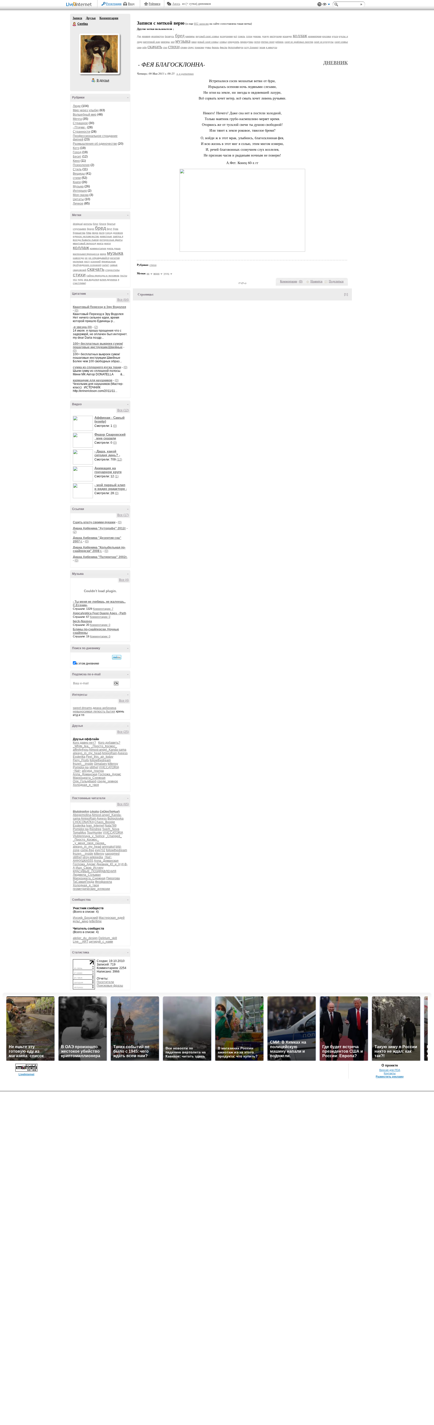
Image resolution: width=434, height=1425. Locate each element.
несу (87, 261)
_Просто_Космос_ (104, 746)
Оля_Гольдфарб (84, 781)
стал (165, 47)
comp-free (87, 850)
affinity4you (80, 749)
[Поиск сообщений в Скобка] (116, 657)
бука (115, 228)
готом (249, 36)
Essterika (79, 756)
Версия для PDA (389, 1070)
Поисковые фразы (110, 985)
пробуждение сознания (87, 265)
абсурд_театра (93, 771)
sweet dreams (82, 708)
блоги (102, 223)
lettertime (95, 921)
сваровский (79, 270)
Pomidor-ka (81, 767)
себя (144, 47)
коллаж (81, 247)
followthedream (100, 760)
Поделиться (336, 281)
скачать (95, 269)
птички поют (267, 41)
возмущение (226, 36)
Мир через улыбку (86, 110)
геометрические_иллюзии (91, 889)
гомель (241, 36)
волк (101, 232)
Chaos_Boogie (104, 822)
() (300, 281)
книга (100, 243)
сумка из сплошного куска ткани (97, 367)
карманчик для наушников (92, 380)
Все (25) (123, 732)
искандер (287, 36)
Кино (76, 161)
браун (90, 228)
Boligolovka (115, 818)
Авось (176, 4)
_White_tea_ (81, 746)
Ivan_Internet (95, 825)
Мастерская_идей (112, 918)
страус (191, 47)
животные (106, 236)
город (108, 232)
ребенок (279, 41)
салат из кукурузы (324, 41)
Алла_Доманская (85, 774)
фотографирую (235, 47)
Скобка (75, 24)
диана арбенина (104, 708)
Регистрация (114, 4)
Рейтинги (154, 4)
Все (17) (123, 515)
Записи (77, 18)
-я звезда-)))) (82, 327)
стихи (77, 178)
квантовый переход (84, 243)
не (86, 258)
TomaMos (79, 832)
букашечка (79, 232)
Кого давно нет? (84, 742)
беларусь (169, 36)
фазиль (215, 47)
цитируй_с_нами (101, 941)
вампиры (190, 36)
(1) (117, 476)
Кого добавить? (109, 742)
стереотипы (112, 270)
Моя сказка (81, 195)
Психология (81, 165)
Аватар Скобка (99, 54)
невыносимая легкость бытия (94, 711)
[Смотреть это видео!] (83, 423)
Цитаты (78, 199)
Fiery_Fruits (81, 760)
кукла (335, 36)
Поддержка (319, 4)
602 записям (201, 23)
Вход (131, 4)
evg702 (100, 850)
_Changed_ (113, 836)
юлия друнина (108, 279)
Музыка (78, 186)
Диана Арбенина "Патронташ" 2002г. (100, 557)
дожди (265, 36)
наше (194, 41)
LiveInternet (79, 4)
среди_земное (107, 781)
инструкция (276, 36)
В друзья (103, 80)
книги (107, 243)
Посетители (105, 982)
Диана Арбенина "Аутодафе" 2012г (99, 528)
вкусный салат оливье (207, 36)
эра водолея (91, 279)
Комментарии (108, 18)
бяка (88, 232)
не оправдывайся (98, 258)
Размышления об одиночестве (95, 143)
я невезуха (271, 47)
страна (183, 47)
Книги (77, 182)
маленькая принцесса (86, 253)
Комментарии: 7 (103, 608)
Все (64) (123, 299)
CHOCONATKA (83, 822)
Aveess (123, 753)
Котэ (76, 148)
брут (109, 228)
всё (235, 36)
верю (95, 232)
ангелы (87, 223)
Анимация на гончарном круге (108, 470)
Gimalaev (100, 764)
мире (103, 253)
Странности (81, 131)
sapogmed (112, 853)
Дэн (139, 36)
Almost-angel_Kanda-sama (107, 749)
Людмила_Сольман (87, 875)
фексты (223, 47)
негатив (115, 258)
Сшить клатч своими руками (94, 522)
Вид (326, 5)
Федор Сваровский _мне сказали (110, 436)
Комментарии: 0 (100, 616)
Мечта (77, 119)
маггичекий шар (151, 41)
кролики (326, 36)
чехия (262, 47)
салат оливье (341, 41)
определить (233, 41)
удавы (208, 47)
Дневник (335, 62)
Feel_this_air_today (99, 756)
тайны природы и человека (102, 275)
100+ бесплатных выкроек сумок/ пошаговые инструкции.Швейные (98, 345)
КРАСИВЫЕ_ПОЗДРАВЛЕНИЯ (94, 871)
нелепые (78, 261)
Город (77, 152)
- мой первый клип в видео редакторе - (110, 487)
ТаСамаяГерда (83, 882)
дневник (118, 232)
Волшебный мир (84, 114)
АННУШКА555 (83, 860)
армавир (146, 36)
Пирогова (113, 878)
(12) (119, 459)
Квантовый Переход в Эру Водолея (99, 307)
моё (173, 41)
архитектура (157, 36)
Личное (78, 203)
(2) (96, 327)
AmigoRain (109, 753)
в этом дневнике (87, 663)
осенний (95, 261)
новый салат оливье (208, 41)
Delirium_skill (107, 938)
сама (139, 47)
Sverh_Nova (110, 829)
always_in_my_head (87, 753)
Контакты (390, 1073)
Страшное (80, 123)
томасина (199, 47)
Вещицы (79, 173)
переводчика (246, 41)
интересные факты (111, 239)
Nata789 (111, 825)
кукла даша (114, 248)
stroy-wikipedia (92, 857)
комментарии (98, 248)
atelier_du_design (85, 938)
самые (114, 265)
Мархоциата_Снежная (89, 778)
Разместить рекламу (390, 1076)
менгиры (165, 41)
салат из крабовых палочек (299, 41)
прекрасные (108, 261)
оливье (223, 41)
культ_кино (80, 921)
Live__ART (80, 941)
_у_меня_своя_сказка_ (89, 843)
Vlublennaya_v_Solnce (89, 836)
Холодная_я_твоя (86, 785)
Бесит (77, 156)
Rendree (95, 829)
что (75, 279)
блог (95, 223)
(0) (76, 310)
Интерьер (80, 190)
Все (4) (124, 580)
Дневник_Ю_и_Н (108, 864)
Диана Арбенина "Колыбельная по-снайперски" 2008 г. (99, 549)
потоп (257, 41)
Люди (77, 106)
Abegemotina (82, 815)
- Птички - (79, 127)
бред (100, 228)
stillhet (93, 767)
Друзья (91, 18)
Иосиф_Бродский (85, 918)
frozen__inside (83, 764)
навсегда (78, 258)
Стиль (77, 169)
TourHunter (94, 832)
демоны (257, 36)
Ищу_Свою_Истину (89, 868)
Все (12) (123, 410)
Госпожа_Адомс (109, 774)
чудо (80, 279)
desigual (78, 223)
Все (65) (123, 804)
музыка (115, 253)
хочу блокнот (251, 47)
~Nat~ (77, 771)
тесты (123, 275)
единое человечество (86, 236)
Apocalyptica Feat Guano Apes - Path (99, 613)
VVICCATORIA (109, 767)
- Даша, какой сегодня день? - (107, 453)
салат (105, 265)
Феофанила (103, 882)
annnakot (108, 846)
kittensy (113, 764)
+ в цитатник (185, 73)
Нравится (316, 281)
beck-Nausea (82, 621)
